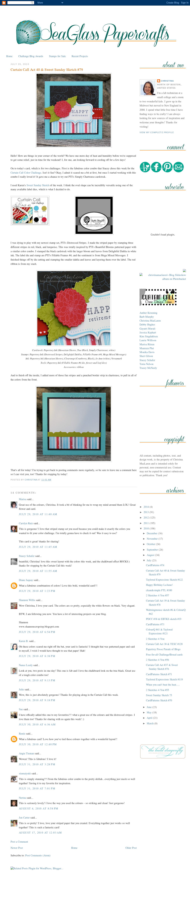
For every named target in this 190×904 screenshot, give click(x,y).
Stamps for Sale (57, 56)
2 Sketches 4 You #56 (157, 659)
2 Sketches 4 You (155, 638)
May (149, 712)
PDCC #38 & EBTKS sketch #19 (163, 619)
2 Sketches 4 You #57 (157, 595)
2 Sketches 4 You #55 (157, 690)
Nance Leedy (26, 665)
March (150, 723)
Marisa (22, 499)
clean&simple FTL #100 (159, 590)
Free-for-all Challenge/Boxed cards (164, 654)
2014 (147, 506)
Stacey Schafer (27, 556)
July (149, 560)
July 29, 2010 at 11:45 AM (38, 547)
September (153, 549)
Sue (21, 709)
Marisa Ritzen (147, 344)
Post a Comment (19, 841)
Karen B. (23, 641)
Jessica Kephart (148, 332)
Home (9, 56)
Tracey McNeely (148, 368)
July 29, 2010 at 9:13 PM (37, 680)
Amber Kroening (148, 312)
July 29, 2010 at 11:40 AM (38, 514)
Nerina (22, 797)
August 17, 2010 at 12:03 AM (40, 832)
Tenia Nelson (146, 364)
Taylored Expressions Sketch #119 (164, 679)
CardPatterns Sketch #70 (159, 700)
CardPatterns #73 (155, 624)
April (150, 717)
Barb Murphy (147, 316)
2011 (147, 523)
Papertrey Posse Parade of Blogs (163, 649)
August (151, 555)
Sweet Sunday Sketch (38, 185)
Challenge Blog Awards (30, 56)
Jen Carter (24, 817)
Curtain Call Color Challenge (26, 172)
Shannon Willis (27, 600)
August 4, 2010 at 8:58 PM (38, 808)
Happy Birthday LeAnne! (159, 585)
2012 (147, 517)
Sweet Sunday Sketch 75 (159, 695)
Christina (167, 81)
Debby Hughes (147, 324)
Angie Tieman (26, 753)
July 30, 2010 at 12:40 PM (38, 744)
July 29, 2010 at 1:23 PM (37, 591)
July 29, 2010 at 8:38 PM (37, 656)
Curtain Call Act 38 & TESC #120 (164, 644)
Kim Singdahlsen (149, 336)
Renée (22, 733)
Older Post (131, 847)
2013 (147, 512)
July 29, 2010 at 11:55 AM (38, 571)
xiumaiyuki (25, 773)
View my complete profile (157, 132)
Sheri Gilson (146, 356)
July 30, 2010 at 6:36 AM (37, 724)
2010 (147, 528)
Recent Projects (80, 56)
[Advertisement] (95, 892)
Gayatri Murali (147, 328)
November (152, 538)
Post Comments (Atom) (37, 855)
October (151, 544)
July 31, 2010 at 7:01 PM (37, 788)
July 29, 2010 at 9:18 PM (37, 700)
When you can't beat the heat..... (163, 684)
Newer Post (17, 847)
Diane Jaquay (26, 580)
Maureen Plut (147, 348)
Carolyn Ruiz (26, 523)
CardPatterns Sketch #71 (159, 674)
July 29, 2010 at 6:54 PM (37, 632)
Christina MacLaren (150, 320)
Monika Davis (147, 352)
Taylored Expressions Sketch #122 (164, 579)
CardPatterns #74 (155, 565)
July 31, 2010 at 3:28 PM (37, 764)
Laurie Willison (148, 340)
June (149, 707)
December (152, 533)
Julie (21, 689)
